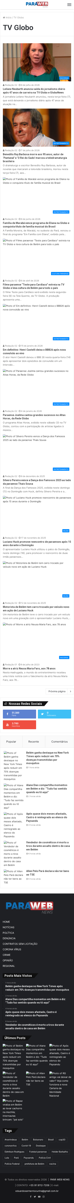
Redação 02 (10, 85)
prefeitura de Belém (34, 1163)
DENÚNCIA (9, 938)
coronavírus (11, 1145)
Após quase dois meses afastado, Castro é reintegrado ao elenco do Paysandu (46, 817)
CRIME (6, 954)
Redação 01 (10, 664)
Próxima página (56, 691)
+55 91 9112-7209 (39, 1185)
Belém (25, 1139)
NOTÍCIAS (8, 927)
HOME (6, 921)
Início (8, 17)
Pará (16, 1157)
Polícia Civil (45, 1157)
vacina (52, 1163)
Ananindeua (11, 1139)
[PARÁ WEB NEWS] (37, 4)
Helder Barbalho (60, 1151)
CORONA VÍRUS (12, 949)
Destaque (41, 1145)
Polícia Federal (12, 1163)
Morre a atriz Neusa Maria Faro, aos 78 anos (29, 668)
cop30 (62, 1139)
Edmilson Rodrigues (14, 1151)
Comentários (59, 741)
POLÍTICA (8, 932)
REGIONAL (9, 966)
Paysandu (29, 1157)
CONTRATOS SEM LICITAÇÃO (20, 943)
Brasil (51, 1139)
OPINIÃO (8, 960)
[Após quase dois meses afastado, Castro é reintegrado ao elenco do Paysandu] (14, 825)
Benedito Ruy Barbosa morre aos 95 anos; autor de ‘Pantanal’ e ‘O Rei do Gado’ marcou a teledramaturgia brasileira (35, 158)
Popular (11, 741)
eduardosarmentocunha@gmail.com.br (37, 1190)
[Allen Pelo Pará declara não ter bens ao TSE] (14, 876)
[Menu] (69, 4)
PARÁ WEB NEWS (60, 1179)
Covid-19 (26, 1145)
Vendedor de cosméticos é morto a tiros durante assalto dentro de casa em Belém (48, 846)
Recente (33, 741)
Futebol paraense (38, 1151)
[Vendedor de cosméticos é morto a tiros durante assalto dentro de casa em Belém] (14, 854)
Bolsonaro (38, 1139)
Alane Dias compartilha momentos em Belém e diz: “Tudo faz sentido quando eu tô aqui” (46, 788)
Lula (7, 1157)
